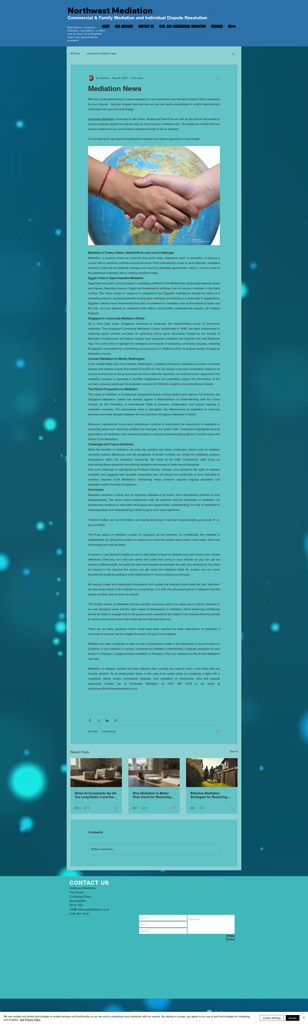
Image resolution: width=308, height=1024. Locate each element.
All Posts (75, 53)
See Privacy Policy (30, 1019)
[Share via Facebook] (89, 720)
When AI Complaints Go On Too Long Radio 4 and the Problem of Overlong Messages (96, 795)
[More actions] (218, 78)
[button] (233, 53)
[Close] (304, 1018)
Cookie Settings (272, 1018)
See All (234, 751)
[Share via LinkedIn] (107, 720)
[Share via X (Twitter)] (98, 720)
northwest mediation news (101, 53)
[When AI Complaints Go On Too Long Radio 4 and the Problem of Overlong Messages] (96, 772)
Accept (292, 1018)
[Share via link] (116, 720)
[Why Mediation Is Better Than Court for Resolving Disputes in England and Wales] (154, 772)
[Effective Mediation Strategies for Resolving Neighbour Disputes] (212, 772)
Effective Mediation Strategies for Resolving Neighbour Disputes (208, 795)
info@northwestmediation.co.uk (148, 37)
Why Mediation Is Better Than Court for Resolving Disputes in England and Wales (152, 795)
